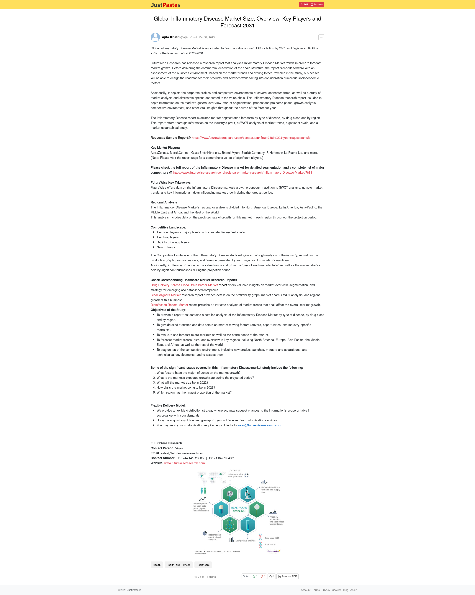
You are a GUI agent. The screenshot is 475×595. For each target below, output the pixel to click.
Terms (316, 590)
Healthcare (203, 564)
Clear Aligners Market (166, 294)
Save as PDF (289, 576)
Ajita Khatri (171, 37)
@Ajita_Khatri (188, 37)
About (353, 590)
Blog (345, 590)
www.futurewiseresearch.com (184, 462)
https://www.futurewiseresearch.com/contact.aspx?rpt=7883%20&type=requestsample (251, 137)
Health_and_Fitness (179, 564)
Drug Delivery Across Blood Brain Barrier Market (184, 284)
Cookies (336, 590)
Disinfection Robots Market (169, 304)
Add (305, 4)
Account (318, 4)
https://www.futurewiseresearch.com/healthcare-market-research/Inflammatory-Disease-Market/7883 (242, 172)
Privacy (326, 590)
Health (157, 564)
